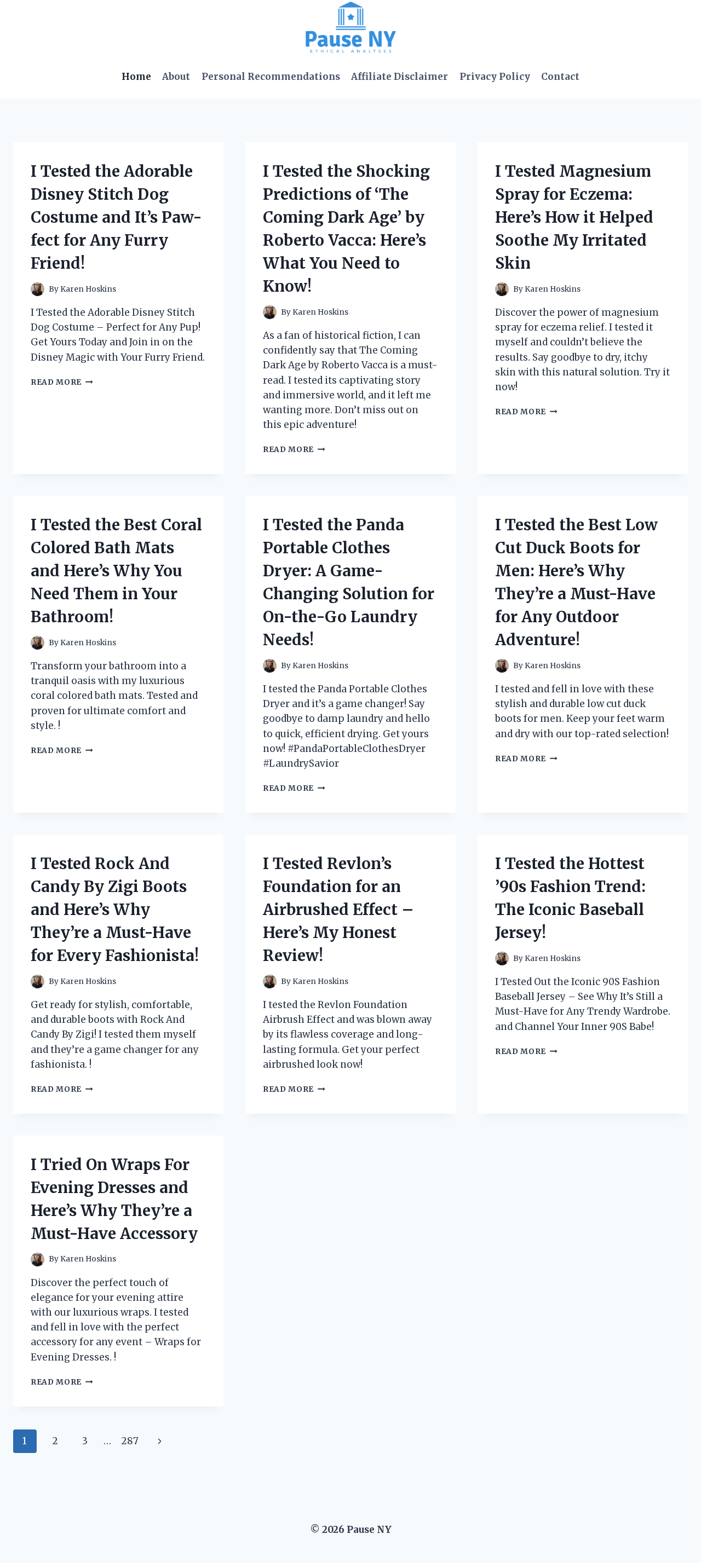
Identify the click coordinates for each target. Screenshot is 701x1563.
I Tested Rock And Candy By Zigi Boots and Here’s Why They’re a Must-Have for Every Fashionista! (115, 909)
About (176, 77)
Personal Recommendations (271, 77)
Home (136, 77)
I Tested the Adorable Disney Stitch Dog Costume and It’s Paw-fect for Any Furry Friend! (116, 217)
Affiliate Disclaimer (399, 77)
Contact (560, 77)
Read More (62, 382)
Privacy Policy (494, 77)
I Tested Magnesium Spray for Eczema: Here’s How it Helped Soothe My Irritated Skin (574, 217)
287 (130, 1441)
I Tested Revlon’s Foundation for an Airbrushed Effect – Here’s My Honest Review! (338, 909)
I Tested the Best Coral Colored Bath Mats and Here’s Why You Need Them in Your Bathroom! (116, 571)
